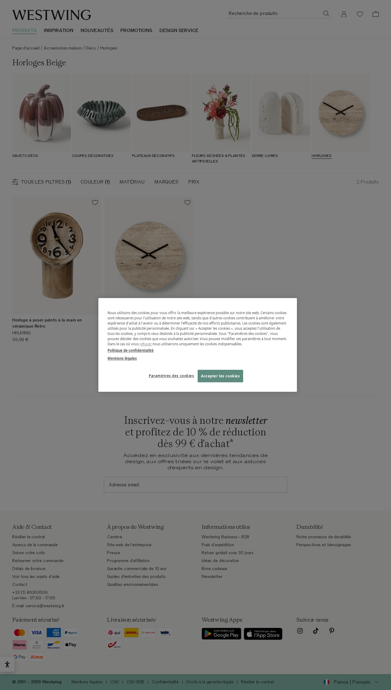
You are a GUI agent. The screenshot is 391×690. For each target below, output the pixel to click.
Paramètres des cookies (171, 375)
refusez (146, 344)
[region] (197, 345)
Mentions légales (122, 358)
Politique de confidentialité (131, 350)
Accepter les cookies (220, 376)
